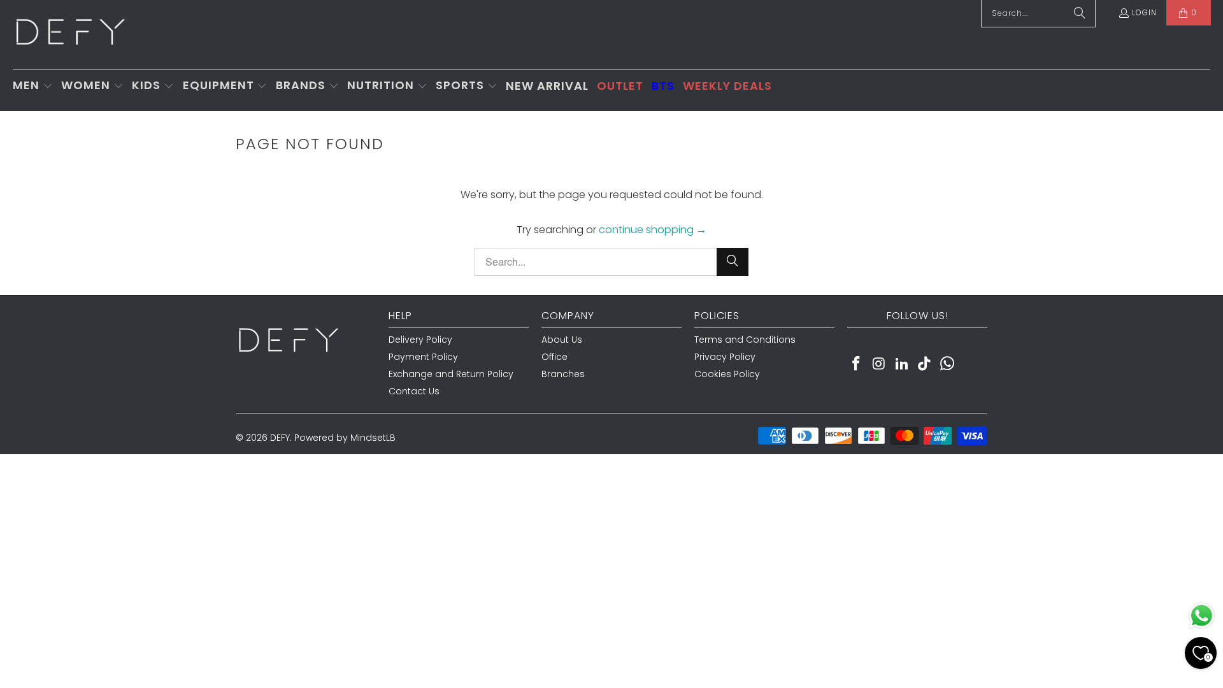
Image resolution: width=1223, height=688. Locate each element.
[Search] (732, 262)
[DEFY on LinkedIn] (902, 364)
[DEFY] (70, 34)
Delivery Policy (420, 339)
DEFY (280, 437)
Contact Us (414, 391)
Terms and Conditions (745, 339)
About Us (561, 339)
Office (554, 356)
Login (1144, 12)
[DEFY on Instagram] (879, 364)
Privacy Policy (724, 356)
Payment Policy (423, 356)
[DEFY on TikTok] (924, 364)
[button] (33, 86)
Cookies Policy (727, 374)
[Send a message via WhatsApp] (1202, 616)
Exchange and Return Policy (451, 374)
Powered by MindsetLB (345, 437)
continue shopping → (652, 229)
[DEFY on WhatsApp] (947, 364)
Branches (563, 374)
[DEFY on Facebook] (856, 364)
